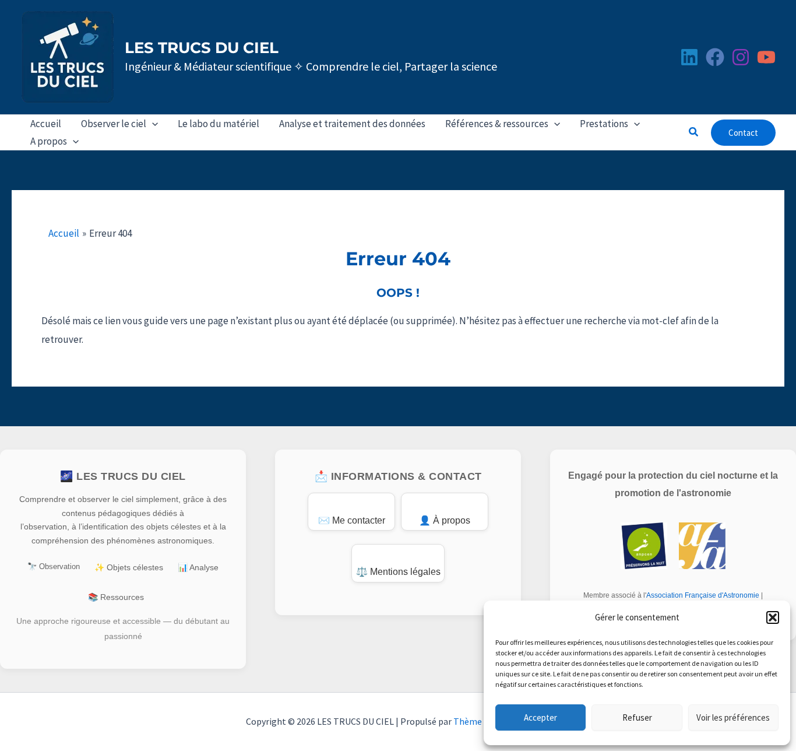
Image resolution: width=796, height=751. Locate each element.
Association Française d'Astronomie (702, 595)
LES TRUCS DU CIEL (202, 47)
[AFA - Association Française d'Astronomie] (702, 545)
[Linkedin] (689, 57)
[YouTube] (766, 57)
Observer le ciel (113, 123)
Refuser (637, 717)
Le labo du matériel (218, 123)
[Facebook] (715, 57)
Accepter (540, 717)
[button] (773, 617)
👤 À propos (444, 520)
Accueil (45, 123)
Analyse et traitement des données (352, 123)
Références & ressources (496, 123)
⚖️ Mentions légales (398, 572)
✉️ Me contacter (351, 520)
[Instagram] (740, 57)
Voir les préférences (733, 717)
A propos (48, 141)
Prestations (604, 123)
